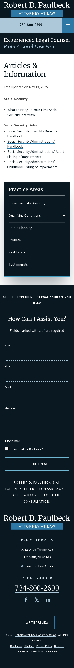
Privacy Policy (44, 646)
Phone (8, 366)
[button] (68, 25)
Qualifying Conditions (25, 215)
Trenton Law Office (39, 566)
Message (10, 408)
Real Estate (17, 252)
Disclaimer (12, 441)
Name (8, 345)
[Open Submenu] (64, 203)
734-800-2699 (31, 24)
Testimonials (18, 264)
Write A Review (37, 622)
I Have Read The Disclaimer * (27, 449)
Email (9, 387)
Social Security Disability (27, 203)
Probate (15, 240)
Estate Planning (20, 227)
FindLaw (52, 651)
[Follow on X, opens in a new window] (37, 600)
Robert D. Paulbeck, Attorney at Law (35, 635)
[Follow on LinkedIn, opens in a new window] (48, 600)
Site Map (29, 646)
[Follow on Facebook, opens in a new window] (26, 600)
